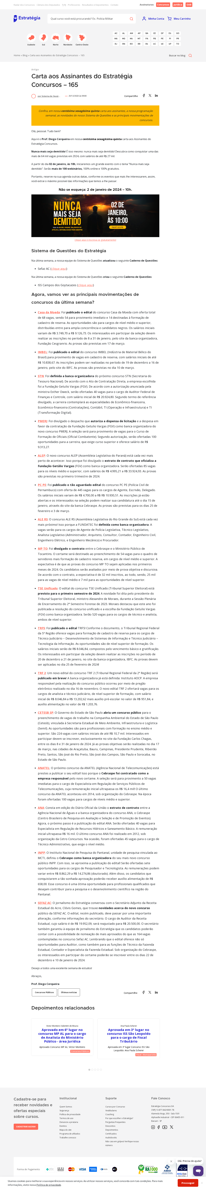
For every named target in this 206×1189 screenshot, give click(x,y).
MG (123, 39)
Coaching (109, 1114)
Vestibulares (111, 1110)
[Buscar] (131, 18)
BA (146, 33)
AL (123, 33)
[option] (62, 1037)
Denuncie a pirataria (69, 1122)
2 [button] (92, 1070)
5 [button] (101, 1070)
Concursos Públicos (44, 992)
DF (162, 33)
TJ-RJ (64, 4)
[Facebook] (159, 1127)
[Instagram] (153, 1127)
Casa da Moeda (49, 312)
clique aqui (58, 269)
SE (162, 44)
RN (123, 44)
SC (154, 44)
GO (177, 33)
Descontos (110, 1126)
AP (139, 33)
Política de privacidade (70, 1114)
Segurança (64, 1110)
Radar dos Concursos (24, 4)
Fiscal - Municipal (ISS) (146, 1054)
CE (154, 33)
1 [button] (90, 1070)
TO (177, 44)
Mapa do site (65, 1129)
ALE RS (43, 519)
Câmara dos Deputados (48, 4)
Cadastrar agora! (26, 1126)
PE (162, 39)
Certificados (111, 1133)
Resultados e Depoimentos (95, 4)
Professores (74, 4)
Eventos (63, 1126)
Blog (25, 55)
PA (146, 39)
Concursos (163, 4)
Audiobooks (111, 1137)
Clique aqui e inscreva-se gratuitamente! (95, 239)
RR (139, 44)
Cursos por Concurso (115, 1106)
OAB (189, 4)
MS (131, 39)
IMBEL (42, 352)
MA (115, 39)
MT (139, 39)
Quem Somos (66, 1106)
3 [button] (95, 1070)
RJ (116, 44)
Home (17, 55)
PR (177, 39)
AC (116, 33)
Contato (114, 4)
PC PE (42, 485)
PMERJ (42, 421)
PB (154, 39)
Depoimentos (111, 1129)
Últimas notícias (69, 992)
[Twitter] (171, 1127)
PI (170, 39)
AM (131, 33)
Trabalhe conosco (68, 1137)
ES (170, 33)
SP (170, 44)
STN (41, 376)
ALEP (41, 455)
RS (146, 44)
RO (131, 44)
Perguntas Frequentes (115, 1122)
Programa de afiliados (70, 1133)
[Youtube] (164, 1127)
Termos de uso (66, 1118)
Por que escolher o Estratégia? (119, 1118)
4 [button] (98, 1070)
